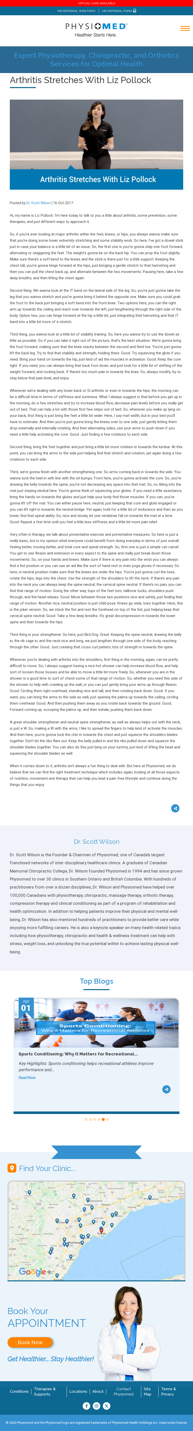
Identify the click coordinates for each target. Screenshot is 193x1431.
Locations (78, 1391)
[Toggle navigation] (181, 41)
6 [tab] (107, 1119)
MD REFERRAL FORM (117, 11)
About (98, 1391)
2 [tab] (90, 1119)
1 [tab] (86, 1119)
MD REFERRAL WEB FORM (76, 11)
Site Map (147, 1391)
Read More (27, 1071)
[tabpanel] (96, 1056)
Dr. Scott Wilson (38, 203)
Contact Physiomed (123, 1391)
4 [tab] (99, 1119)
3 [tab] (94, 1119)
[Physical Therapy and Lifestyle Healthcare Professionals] (96, 29)
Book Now (30, 1342)
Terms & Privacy (168, 1391)
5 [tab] (103, 1119)
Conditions (19, 1391)
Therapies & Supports (45, 1391)
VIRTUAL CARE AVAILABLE (96, 3)
